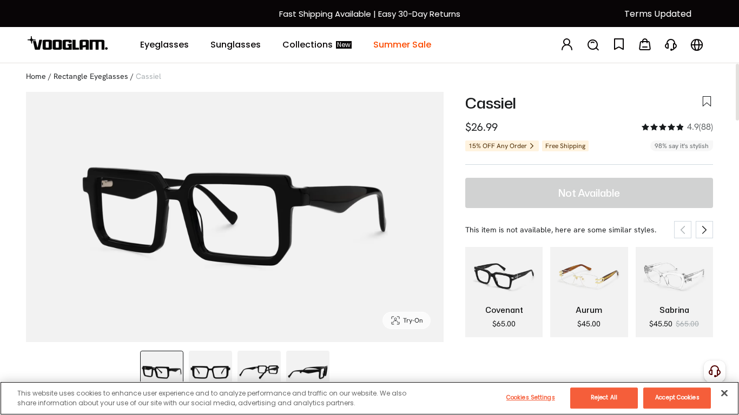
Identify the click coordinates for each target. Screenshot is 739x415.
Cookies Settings (530, 397)
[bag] (645, 45)
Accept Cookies (677, 397)
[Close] (724, 393)
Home (36, 76)
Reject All (604, 397)
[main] (369, 398)
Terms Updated (657, 14)
